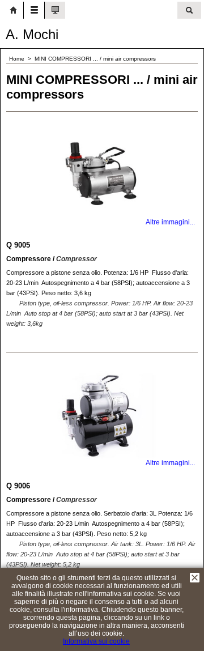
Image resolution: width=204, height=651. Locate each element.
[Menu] (34, 10)
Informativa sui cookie (96, 641)
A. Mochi (32, 34)
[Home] (13, 10)
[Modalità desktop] (55, 10)
